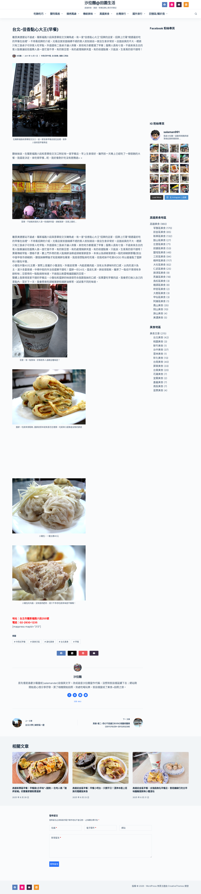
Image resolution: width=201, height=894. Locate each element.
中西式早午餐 (46, 56)
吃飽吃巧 (38, 13)
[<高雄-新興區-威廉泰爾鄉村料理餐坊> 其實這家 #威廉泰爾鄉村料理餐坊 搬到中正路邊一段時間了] (164, 178)
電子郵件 (91, 828)
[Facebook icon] (69, 695)
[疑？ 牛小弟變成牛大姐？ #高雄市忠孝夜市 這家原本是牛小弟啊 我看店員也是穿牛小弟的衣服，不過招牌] (164, 158)
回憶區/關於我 (157, 13)
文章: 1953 (77, 701)
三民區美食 (159, 256)
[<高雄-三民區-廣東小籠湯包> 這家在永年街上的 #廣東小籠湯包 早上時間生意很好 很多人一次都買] (154, 168)
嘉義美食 (158, 382)
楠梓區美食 (159, 260)
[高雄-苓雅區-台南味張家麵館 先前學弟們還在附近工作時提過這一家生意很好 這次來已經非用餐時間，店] (154, 188)
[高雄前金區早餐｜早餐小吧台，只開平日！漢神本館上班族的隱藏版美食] (100, 768)
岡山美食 (158, 309)
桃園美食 (158, 341)
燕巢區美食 (159, 276)
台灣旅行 (121, 13)
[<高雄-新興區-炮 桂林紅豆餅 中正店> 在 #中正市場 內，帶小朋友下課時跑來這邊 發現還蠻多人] (184, 188)
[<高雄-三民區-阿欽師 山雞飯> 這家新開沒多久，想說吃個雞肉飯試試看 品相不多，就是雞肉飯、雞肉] (174, 158)
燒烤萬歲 (71, 13)
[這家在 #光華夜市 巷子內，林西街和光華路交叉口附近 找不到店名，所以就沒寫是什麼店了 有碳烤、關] (154, 158)
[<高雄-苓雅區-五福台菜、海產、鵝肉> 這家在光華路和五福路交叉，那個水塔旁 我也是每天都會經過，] (174, 188)
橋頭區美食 (159, 285)
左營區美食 (159, 244)
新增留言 (56, 837)
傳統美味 (88, 13)
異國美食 (104, 13)
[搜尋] (196, 14)
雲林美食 (158, 353)
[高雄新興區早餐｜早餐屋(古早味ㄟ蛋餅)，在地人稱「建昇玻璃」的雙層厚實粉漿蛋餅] (40, 768)
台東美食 (158, 370)
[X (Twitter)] (72, 653)
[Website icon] (75, 695)
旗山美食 (158, 313)
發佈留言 (54, 864)
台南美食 (158, 361)
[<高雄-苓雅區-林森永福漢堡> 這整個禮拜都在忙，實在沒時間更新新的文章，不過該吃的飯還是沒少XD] (184, 178)
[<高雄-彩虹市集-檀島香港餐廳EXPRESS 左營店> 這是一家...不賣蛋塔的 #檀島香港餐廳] (184, 168)
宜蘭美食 (158, 378)
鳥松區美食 (159, 281)
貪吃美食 (49, 642)
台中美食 (158, 349)
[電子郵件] (179, 4)
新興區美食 (159, 236)
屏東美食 (158, 366)
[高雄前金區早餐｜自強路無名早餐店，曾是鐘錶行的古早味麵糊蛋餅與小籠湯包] (161, 768)
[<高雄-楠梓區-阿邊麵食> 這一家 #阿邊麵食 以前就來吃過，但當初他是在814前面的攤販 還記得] (184, 148)
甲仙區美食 (159, 297)
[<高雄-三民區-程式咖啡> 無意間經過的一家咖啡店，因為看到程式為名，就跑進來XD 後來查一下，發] (174, 148)
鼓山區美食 (159, 240)
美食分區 (35, 642)
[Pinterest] (83, 653)
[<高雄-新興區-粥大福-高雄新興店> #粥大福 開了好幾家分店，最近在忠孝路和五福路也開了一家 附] (184, 158)
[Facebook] (164, 4)
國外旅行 (137, 13)
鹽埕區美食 (159, 252)
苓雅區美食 (159, 228)
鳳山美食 (158, 305)
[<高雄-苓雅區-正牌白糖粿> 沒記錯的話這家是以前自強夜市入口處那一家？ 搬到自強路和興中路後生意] (164, 188)
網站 (123, 828)
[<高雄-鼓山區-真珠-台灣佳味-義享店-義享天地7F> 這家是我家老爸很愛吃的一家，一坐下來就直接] (154, 148)
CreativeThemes (176, 886)
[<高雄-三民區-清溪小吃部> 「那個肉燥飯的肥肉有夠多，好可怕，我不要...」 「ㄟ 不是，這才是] (154, 178)
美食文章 (155, 333)
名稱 (54, 828)
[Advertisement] (77, 451)
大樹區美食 (159, 293)
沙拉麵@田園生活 (100, 3)
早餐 (76, 642)
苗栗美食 (158, 390)
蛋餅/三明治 (63, 56)
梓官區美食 (159, 289)
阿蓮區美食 (159, 301)
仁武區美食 (159, 268)
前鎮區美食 (159, 248)
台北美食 (55, 56)
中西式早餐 (19, 642)
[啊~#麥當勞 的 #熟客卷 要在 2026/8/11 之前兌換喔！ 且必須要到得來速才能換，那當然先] (174, 168)
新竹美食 (158, 345)
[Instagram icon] (86, 695)
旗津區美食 (159, 272)
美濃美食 (158, 317)
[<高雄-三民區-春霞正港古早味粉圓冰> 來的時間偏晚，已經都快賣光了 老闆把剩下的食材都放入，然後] (164, 148)
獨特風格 (55, 13)
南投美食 (158, 386)
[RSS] (186, 4)
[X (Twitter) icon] (80, 695)
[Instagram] (171, 4)
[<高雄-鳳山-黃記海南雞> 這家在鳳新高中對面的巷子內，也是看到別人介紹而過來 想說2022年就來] (164, 168)
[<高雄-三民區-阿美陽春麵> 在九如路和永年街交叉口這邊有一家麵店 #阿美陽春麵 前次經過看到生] (174, 178)
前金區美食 (159, 232)
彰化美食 (158, 357)
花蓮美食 (158, 374)
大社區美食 (159, 264)
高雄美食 (155, 224)
